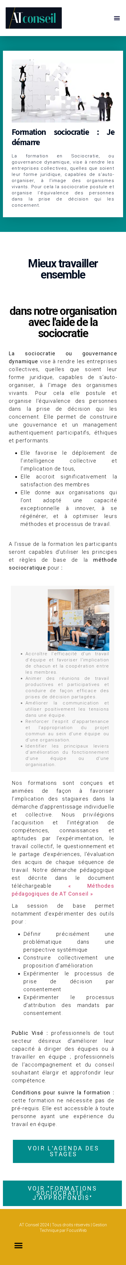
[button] (117, 18)
